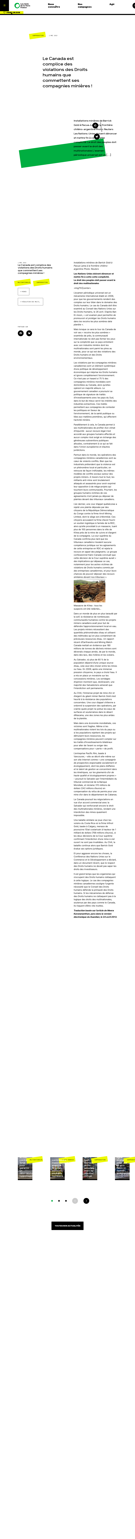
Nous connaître (54, 5)
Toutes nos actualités (67, 1226)
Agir (112, 4)
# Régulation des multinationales (32, 302)
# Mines (23, 291)
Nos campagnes (85, 5)
